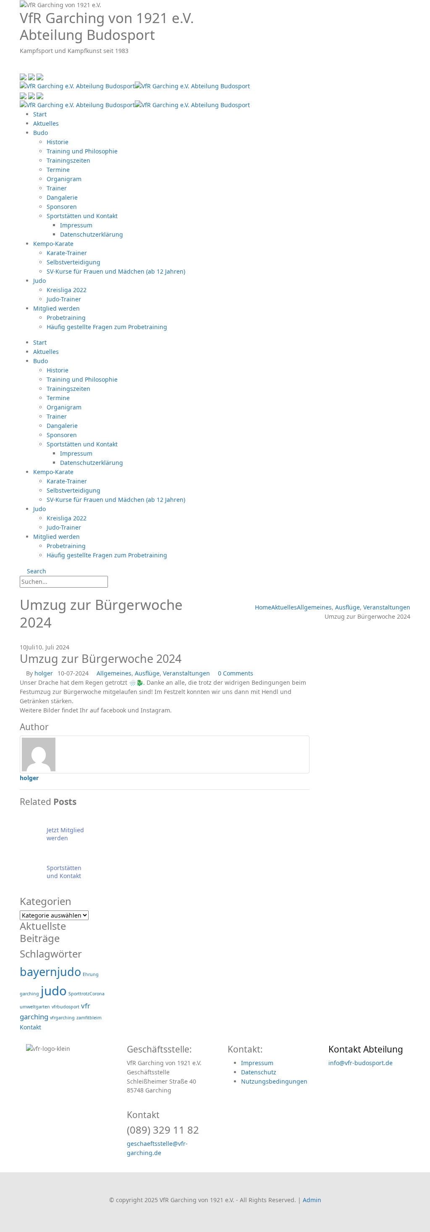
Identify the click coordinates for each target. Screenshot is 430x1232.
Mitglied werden (56, 308)
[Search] (116, 582)
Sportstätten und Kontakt (82, 216)
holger (43, 673)
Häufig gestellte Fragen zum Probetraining (107, 327)
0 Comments (235, 673)
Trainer (57, 188)
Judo (39, 281)
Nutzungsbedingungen (274, 1081)
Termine (58, 170)
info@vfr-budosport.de (360, 1063)
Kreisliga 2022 (67, 290)
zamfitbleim (89, 1018)
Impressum (76, 225)
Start (40, 114)
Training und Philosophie (82, 151)
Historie (57, 142)
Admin (312, 1200)
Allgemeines (114, 673)
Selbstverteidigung (73, 262)
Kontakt (30, 1027)
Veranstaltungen (186, 673)
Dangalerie (62, 197)
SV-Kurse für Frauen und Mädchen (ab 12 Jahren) (116, 271)
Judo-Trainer (64, 299)
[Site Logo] (135, 85)
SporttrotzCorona (86, 994)
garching (29, 994)
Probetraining (66, 318)
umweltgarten (35, 1007)
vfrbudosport (65, 1007)
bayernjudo (50, 971)
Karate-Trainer (67, 253)
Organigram (64, 179)
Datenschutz (258, 1072)
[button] (22, 67)
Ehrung (91, 974)
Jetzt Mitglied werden (65, 834)
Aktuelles (46, 123)
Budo (40, 133)
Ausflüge (147, 673)
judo (54, 990)
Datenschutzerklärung (91, 234)
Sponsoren (62, 207)
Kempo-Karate (53, 244)
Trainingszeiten (68, 160)
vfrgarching (62, 1018)
